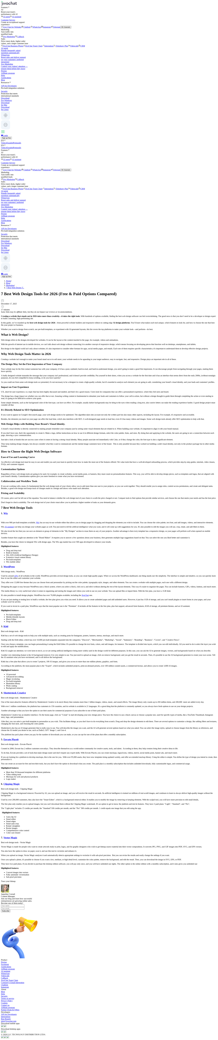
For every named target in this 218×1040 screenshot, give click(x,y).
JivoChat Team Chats (33, 46)
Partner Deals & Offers (10, 1010)
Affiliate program (8, 73)
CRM (82, 46)
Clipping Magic (12, 784)
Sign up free (6, 138)
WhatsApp (36, 27)
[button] (109, 7)
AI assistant (16, 17)
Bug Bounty (6, 1019)
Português (17, 143)
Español (10, 143)
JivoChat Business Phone (13, 46)
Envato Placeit (11, 739)
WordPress (9, 566)
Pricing (4, 71)
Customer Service (8, 20)
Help (3, 75)
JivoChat (85, 595)
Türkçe (4, 143)
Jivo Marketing (9, 37)
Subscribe (5, 911)
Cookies (4, 1003)
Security (4, 996)
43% (16, 576)
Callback (20, 37)
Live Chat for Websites (12, 27)
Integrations (49, 46)
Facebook (5, 964)
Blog (3, 80)
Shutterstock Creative (15, 692)
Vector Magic (10, 837)
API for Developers (9, 1014)
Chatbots (26, 27)
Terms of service (7, 998)
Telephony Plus (62, 46)
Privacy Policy (7, 1001)
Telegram (56, 27)
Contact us (5, 1005)
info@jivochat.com (8, 1021)
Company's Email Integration (12, 983)
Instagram (47, 27)
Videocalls (74, 46)
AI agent (6, 17)
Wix (6, 513)
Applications (6, 78)
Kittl (6, 626)
